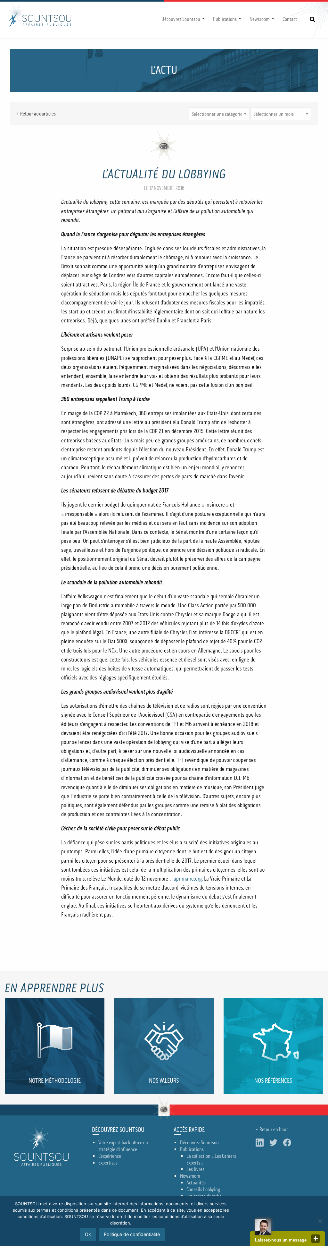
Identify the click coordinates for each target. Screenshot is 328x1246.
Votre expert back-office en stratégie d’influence (123, 1146)
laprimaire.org (187, 879)
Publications (225, 19)
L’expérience (109, 1156)
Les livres (195, 1169)
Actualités (196, 1183)
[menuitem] (182, 19)
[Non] (320, 1221)
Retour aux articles (38, 114)
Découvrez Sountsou (180, 19)
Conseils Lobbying (203, 1189)
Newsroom (260, 19)
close (315, 1238)
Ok (88, 1234)
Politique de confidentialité (132, 1234)
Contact (290, 19)
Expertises (108, 1163)
